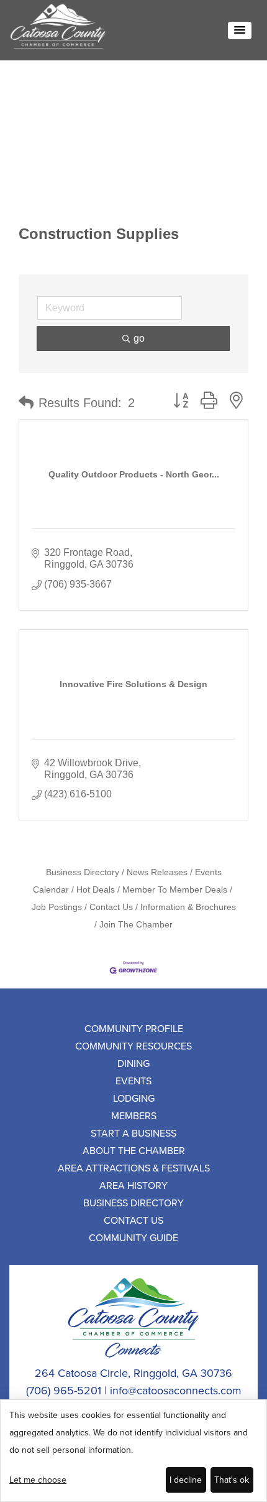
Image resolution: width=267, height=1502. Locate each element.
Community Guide (133, 1237)
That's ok (231, 1479)
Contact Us (111, 907)
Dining (133, 1063)
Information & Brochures (188, 907)
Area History (133, 1185)
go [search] (139, 338)
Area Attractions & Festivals (134, 1168)
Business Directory (82, 872)
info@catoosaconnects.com (176, 1390)
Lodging (134, 1098)
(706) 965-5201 (63, 1390)
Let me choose (37, 1479)
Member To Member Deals (174, 889)
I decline (186, 1479)
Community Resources (133, 1046)
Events (133, 1080)
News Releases (157, 872)
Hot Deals (95, 889)
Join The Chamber (136, 924)
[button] (239, 30)
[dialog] (133, 1450)
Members (133, 1115)
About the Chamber (134, 1150)
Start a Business (133, 1133)
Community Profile (133, 1028)
